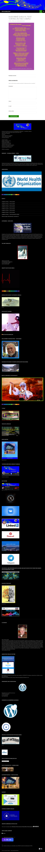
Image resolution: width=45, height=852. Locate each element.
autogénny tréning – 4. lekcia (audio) (8, 207)
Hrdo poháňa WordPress (14, 850)
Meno (10, 101)
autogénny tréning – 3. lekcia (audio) (8, 205)
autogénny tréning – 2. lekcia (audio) (8, 203)
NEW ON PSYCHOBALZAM (8, 334)
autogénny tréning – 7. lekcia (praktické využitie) (10, 214)
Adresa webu (11, 111)
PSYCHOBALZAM (6, 11)
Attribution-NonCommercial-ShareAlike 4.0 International (22, 826)
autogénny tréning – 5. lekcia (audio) (8, 210)
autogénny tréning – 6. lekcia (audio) (8, 212)
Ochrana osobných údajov (6, 850)
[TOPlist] (3, 833)
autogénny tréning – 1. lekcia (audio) (8, 201)
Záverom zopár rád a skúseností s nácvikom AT (10, 216)
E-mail (10, 106)
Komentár (11, 86)
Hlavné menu (43, 11)
